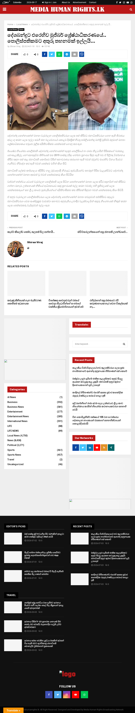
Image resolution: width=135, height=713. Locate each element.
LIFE (9, 426)
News (21, 29)
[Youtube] (75, 694)
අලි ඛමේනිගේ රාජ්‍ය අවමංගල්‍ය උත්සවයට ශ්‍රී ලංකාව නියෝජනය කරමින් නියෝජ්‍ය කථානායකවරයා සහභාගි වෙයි (99, 406)
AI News (11, 397)
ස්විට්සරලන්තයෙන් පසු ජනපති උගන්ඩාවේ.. (103, 231)
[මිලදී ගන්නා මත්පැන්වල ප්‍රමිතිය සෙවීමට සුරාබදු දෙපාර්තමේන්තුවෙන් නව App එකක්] (13, 557)
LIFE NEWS (13, 431)
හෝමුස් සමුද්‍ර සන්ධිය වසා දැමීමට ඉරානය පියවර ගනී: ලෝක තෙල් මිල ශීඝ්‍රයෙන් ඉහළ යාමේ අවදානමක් (43, 605)
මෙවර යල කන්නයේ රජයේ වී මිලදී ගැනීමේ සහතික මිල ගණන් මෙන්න (44, 572)
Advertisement (79, 2)
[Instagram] (66, 694)
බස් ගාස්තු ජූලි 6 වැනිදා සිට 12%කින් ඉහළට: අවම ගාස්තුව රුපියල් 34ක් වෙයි (44, 535)
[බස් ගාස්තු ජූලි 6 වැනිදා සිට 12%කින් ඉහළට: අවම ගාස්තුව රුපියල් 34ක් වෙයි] (13, 539)
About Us (66, 2)
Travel (10, 459)
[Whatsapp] (84, 694)
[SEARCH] (124, 344)
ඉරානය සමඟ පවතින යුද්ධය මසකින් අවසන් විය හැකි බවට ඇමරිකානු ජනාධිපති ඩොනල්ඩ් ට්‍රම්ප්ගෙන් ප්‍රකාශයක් (44, 643)
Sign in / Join (50, 2)
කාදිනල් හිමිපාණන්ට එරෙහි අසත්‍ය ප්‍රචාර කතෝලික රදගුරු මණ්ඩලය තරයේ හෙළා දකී (109, 577)
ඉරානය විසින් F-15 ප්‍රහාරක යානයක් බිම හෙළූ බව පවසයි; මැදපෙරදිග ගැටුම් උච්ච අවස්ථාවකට (42, 624)
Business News (15, 407)
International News (17, 421)
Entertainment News (18, 416)
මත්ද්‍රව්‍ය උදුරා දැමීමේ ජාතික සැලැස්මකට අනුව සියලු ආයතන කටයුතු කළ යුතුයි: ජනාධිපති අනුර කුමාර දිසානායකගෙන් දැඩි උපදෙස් (97, 381)
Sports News (14, 454)
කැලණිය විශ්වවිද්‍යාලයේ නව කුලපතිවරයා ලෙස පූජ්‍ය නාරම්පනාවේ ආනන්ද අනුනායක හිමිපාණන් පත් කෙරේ (110, 537)
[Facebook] (49, 694)
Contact (92, 2)
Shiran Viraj (15, 46)
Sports (11, 450)
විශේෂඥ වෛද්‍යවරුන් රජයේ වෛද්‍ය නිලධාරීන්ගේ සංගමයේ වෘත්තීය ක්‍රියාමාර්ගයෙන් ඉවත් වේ (66, 303)
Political (11, 445)
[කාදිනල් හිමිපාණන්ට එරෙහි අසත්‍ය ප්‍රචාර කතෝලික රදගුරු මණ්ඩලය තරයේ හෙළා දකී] (80, 579)
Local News (12, 29)
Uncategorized (15, 464)
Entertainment (14, 411)
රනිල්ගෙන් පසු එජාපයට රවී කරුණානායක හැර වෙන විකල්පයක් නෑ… (109, 303)
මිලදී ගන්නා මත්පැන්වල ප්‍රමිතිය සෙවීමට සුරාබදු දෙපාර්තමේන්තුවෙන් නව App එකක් (42, 555)
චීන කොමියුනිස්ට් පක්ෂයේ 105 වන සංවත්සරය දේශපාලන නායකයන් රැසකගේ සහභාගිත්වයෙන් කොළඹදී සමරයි (96, 420)
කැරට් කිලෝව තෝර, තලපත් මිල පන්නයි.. (31, 231)
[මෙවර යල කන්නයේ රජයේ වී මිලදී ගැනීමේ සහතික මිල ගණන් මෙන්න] (13, 576)
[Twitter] (57, 694)
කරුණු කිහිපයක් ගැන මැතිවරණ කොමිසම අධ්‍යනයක (24, 302)
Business (12, 402)
